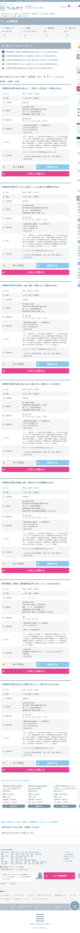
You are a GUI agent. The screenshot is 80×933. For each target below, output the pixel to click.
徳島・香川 (44, 861)
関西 (2, 859)
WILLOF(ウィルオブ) (7, 13)
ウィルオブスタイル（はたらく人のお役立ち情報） (66, 907)
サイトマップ (47, 907)
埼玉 (22, 854)
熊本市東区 (35, 13)
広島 (12, 861)
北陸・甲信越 (5, 856)
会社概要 (66, 858)
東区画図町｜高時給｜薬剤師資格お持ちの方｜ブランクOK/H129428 (30, 584)
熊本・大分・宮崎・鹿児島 (22, 13)
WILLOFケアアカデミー (43, 895)
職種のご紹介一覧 (68, 856)
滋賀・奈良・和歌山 (30, 859)
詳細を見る (52, 167)
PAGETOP (74, 907)
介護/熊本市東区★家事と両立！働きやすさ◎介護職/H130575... (29, 68)
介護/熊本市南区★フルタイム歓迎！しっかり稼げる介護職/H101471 (65, 788)
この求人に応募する (35, 174)
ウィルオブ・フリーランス (39, 898)
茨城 (32, 854)
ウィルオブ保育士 (4, 898)
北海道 (13, 852)
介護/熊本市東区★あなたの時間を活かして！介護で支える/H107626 (30, 684)
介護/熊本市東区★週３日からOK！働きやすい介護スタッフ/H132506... (32, 60)
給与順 (17, 81)
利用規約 (13, 907)
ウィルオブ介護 (4, 895)
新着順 (10, 81)
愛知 (12, 858)
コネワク (30, 895)
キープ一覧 (67, 851)
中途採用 (12, 883)
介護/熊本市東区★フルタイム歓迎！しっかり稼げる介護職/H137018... (32, 64)
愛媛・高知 (35, 861)
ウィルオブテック (17, 895)
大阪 (12, 859)
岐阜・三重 (19, 858)
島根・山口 (19, 861)
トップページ (4, 907)
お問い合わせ (38, 907)
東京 (12, 854)
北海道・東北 (5, 852)
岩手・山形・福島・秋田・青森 (30, 852)
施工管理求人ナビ (59, 895)
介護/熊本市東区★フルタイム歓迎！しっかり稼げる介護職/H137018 (30, 187)
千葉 (27, 854)
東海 (2, 858)
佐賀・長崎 (19, 863)
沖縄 (25, 863)
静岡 (25, 858)
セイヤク (71, 895)
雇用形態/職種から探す (7, 869)
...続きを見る (27, 132)
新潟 (12, 856)
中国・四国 (4, 861)
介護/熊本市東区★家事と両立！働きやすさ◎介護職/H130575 (27, 482)
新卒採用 (2, 883)
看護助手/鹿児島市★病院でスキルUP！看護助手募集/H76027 (13, 788)
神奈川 (17, 854)
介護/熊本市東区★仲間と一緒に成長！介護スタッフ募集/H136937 (29, 285)
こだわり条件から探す (22, 869)
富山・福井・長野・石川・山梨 (24, 856)
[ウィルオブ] (11, 8)
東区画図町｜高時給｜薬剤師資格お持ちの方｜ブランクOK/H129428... (32, 52)
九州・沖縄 (4, 863)
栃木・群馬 (38, 854)
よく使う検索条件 (68, 854)
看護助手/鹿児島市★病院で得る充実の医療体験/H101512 (38, 788)
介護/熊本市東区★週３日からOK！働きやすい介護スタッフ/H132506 (31, 384)
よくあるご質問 (68, 860)
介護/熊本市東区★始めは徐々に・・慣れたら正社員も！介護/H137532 (31, 88)
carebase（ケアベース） (20, 898)
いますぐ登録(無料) (59, 876)
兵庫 (21, 859)
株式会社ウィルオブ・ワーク (8, 0)
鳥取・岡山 (27, 861)
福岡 (12, 863)
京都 (17, 859)
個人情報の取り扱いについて (25, 907)
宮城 (18, 852)
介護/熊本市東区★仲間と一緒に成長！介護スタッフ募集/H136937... (31, 56)
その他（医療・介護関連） (47, 13)
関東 (2, 854)
